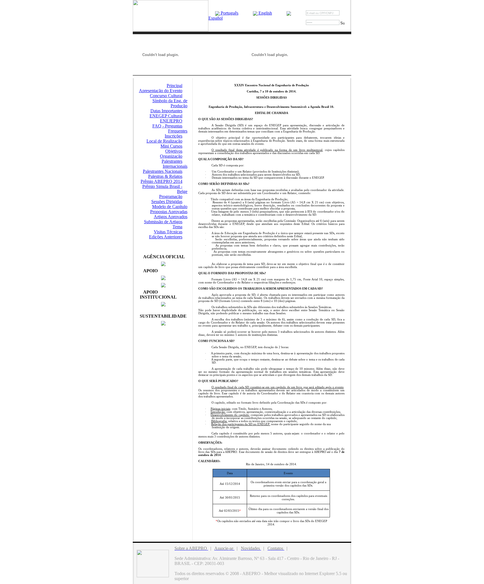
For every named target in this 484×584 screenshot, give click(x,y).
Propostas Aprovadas (168, 211)
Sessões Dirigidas (166, 201)
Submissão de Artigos (163, 221)
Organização (171, 156)
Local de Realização (164, 141)
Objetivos (173, 151)
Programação (170, 196)
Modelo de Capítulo (169, 206)
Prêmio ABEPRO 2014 (161, 181)
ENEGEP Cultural (166, 115)
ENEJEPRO (171, 120)
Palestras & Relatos (165, 176)
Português (229, 13)
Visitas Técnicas (168, 231)
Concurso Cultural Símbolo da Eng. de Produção (168, 100)
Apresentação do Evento (160, 90)
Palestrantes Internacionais (174, 164)
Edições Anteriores (165, 236)
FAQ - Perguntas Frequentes (169, 128)
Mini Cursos (171, 146)
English (264, 13)
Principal (174, 85)
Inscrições (173, 136)
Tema (177, 226)
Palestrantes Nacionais (162, 171)
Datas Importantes (166, 110)
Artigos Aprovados (170, 216)
